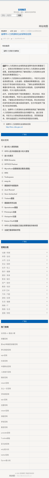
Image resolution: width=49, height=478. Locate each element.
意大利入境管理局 (11, 147)
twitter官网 (5, 455)
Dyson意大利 (6, 460)
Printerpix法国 (10, 212)
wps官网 (4, 355)
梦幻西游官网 (6, 350)
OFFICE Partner (11, 164)
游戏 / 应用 (6, 298)
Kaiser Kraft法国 (11, 221)
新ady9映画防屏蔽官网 (9, 344)
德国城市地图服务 (11, 186)
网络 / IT (5, 305)
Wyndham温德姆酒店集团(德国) (17, 169)
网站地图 (43, 26)
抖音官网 (4, 361)
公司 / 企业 (13, 31)
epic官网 (4, 400)
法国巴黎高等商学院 (12, 230)
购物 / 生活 (6, 309)
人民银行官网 (6, 372)
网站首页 (4, 31)
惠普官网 (4, 427)
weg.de (7, 181)
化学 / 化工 (6, 268)
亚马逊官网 (5, 444)
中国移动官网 (6, 366)
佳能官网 (4, 416)
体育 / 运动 (6, 256)
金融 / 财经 (6, 313)
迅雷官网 (4, 405)
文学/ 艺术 (6, 290)
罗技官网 (4, 422)
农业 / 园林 (6, 264)
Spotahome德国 (11, 207)
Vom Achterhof (10, 194)
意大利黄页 (8, 156)
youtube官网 (5, 433)
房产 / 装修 (6, 283)
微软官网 (4, 377)
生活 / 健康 (6, 302)
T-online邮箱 (5, 438)
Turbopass (9, 177)
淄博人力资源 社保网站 (11, 51)
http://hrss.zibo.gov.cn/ (14, 127)
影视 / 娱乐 (6, 279)
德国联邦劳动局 (10, 203)
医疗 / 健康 (6, 271)
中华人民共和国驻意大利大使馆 (16, 151)
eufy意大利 (5, 449)
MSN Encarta (9, 160)
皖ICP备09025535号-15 (24, 475)
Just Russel (9, 190)
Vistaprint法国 (10, 216)
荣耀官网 (4, 339)
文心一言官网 (6, 388)
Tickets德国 (9, 198)
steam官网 (5, 383)
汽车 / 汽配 (6, 294)
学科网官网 (5, 394)
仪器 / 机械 (6, 253)
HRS (6, 173)
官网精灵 (22, 10)
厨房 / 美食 (6, 275)
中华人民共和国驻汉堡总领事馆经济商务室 (21, 226)
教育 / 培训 (6, 287)
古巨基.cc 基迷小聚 (8, 333)
